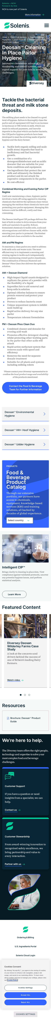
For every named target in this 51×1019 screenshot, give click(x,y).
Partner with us (13, 864)
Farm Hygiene (20, 40)
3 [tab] (29, 695)
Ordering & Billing (25, 937)
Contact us (11, 809)
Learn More (14, 594)
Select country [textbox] (16, 520)
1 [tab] (21, 695)
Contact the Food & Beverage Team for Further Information (25, 388)
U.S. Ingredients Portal (25, 946)
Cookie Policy (12, 980)
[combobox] (19, 520)
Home (4, 37)
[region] (25, 984)
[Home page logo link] (25, 929)
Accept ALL (25, 995)
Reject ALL (25, 1002)
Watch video (14, 680)
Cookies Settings (25, 1014)
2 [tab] (25, 695)
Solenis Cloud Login (25, 955)
